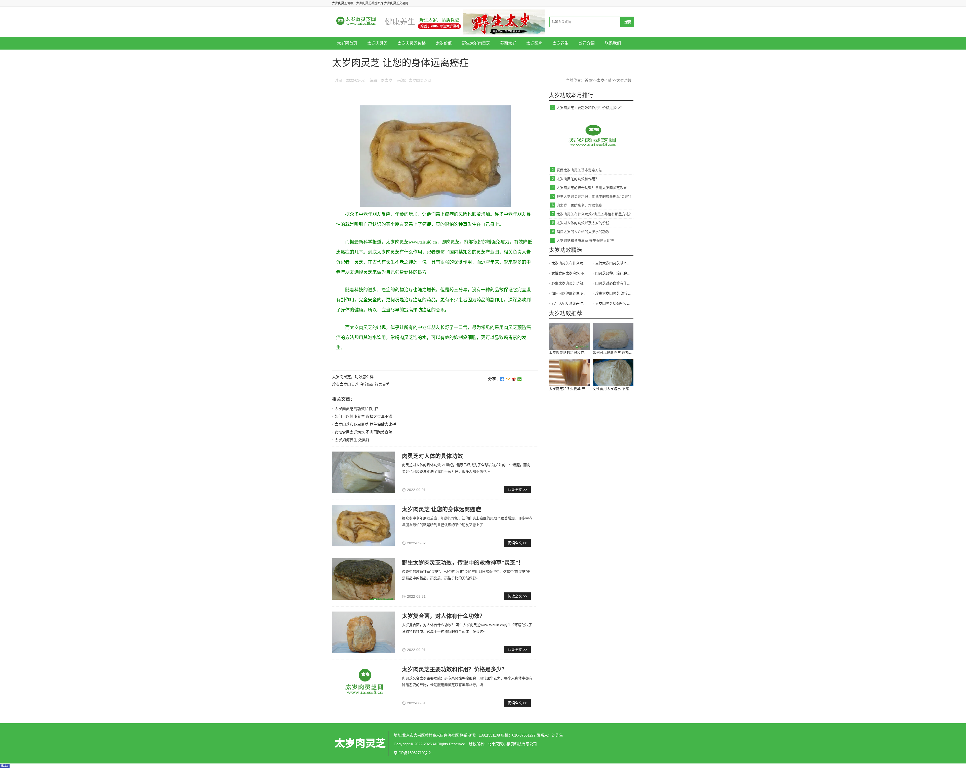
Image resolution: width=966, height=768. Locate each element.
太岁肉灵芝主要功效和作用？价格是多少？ (454, 669)
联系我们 (613, 43)
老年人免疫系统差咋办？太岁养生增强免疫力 (570, 303)
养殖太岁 (508, 43)
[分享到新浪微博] (514, 379)
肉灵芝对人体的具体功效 (432, 456)
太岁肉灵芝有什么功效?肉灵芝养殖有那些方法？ (594, 214)
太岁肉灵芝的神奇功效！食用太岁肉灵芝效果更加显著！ (594, 188)
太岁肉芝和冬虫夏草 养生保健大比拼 (365, 424)
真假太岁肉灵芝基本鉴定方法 (579, 170)
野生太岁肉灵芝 (476, 43)
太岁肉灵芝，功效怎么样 (353, 377)
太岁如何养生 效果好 (352, 440)
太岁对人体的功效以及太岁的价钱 (582, 223)
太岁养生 (560, 43)
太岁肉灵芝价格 (411, 43)
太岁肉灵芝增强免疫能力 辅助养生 (614, 303)
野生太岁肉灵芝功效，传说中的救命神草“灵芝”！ (463, 562)
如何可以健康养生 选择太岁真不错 (363, 416)
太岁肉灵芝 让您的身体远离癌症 (441, 509)
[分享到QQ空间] (508, 379)
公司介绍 (587, 43)
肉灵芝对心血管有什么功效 (614, 283)
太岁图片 (534, 43)
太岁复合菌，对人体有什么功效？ (443, 616)
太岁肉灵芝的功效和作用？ (357, 409)
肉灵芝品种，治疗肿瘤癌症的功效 (614, 273)
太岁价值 (444, 43)
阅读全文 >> (517, 490)
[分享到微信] (519, 379)
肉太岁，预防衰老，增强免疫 (579, 205)
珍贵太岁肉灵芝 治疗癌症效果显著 (361, 384)
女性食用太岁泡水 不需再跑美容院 (363, 432)
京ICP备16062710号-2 (412, 753)
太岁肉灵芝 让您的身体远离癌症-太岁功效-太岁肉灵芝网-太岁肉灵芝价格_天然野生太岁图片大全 (359, 743)
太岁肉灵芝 (377, 43)
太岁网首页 (347, 43)
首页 (588, 80)
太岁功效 (623, 80)
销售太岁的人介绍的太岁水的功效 (582, 232)
